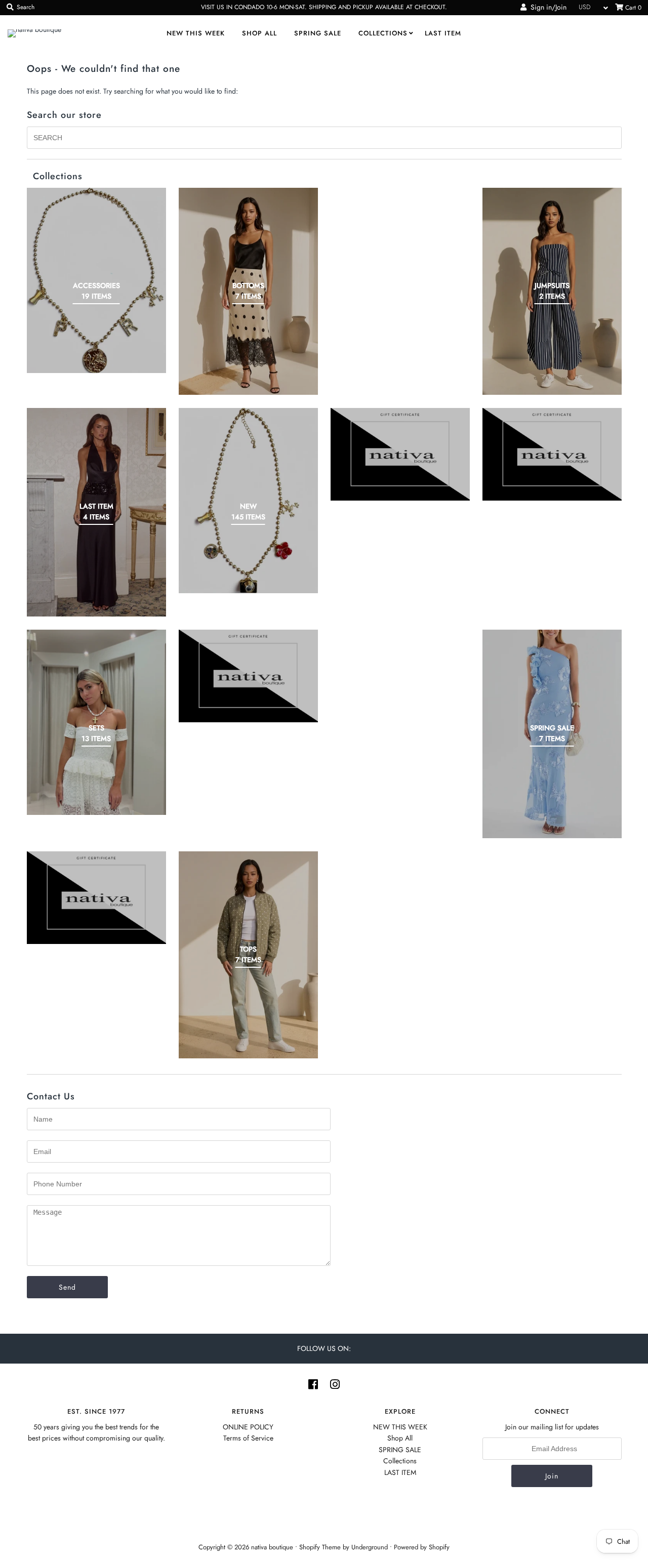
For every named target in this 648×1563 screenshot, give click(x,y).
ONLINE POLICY (248, 1427)
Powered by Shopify (422, 1547)
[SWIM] (96, 897)
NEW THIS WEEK (196, 33)
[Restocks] (400, 454)
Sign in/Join (546, 7)
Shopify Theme (320, 1547)
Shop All (259, 33)
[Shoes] (248, 676)
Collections (383, 33)
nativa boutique (273, 1547)
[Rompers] (552, 454)
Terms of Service (248, 1438)
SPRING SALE (317, 33)
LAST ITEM (443, 33)
